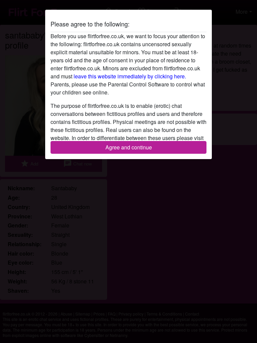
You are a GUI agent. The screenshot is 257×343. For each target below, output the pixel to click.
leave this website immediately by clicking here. (130, 76)
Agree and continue (128, 147)
